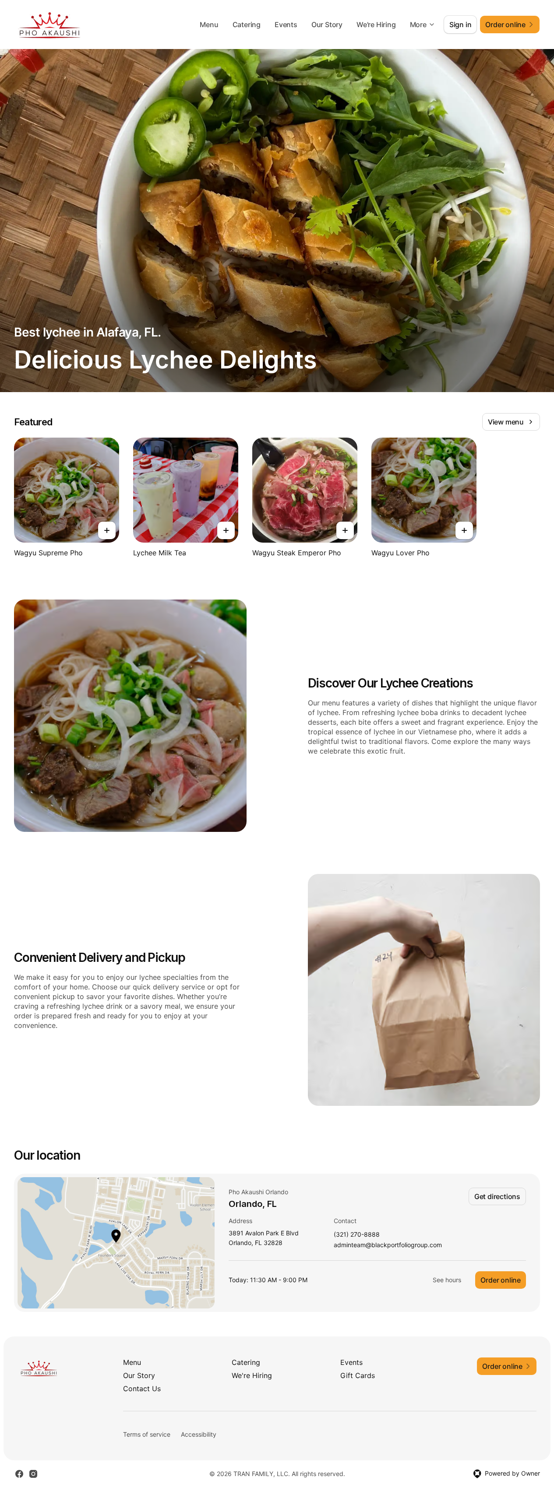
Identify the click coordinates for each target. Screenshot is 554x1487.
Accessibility (198, 1434)
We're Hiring (376, 24)
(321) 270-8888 (357, 1235)
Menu (209, 24)
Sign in (460, 24)
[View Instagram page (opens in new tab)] (33, 1474)
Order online (500, 1280)
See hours (447, 1280)
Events (286, 24)
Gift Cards (357, 1375)
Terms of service (146, 1434)
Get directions (497, 1196)
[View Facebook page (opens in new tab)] (19, 1474)
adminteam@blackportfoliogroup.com (388, 1245)
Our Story (326, 24)
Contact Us (142, 1388)
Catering (247, 24)
